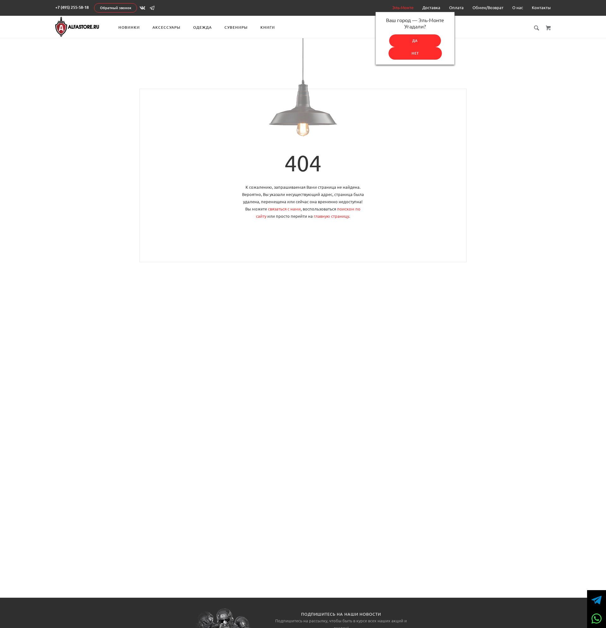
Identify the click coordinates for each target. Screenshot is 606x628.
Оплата (456, 7)
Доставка (431, 7)
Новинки (129, 27)
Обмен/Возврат (487, 7)
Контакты (541, 7)
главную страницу (331, 216)
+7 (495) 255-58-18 (72, 7)
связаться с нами (284, 209)
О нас (517, 7)
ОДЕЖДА (202, 27)
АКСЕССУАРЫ (166, 27)
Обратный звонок (115, 8)
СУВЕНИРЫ (236, 27)
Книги (267, 27)
